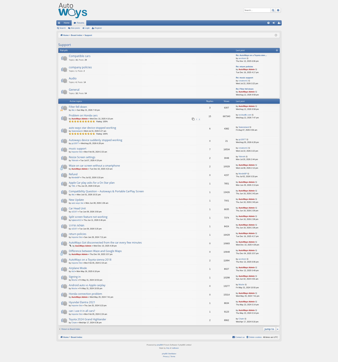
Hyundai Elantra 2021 (82, 302)
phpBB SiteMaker (169, 354)
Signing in (75, 276)
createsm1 (243, 81)
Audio (73, 78)
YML (73, 186)
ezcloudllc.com (245, 115)
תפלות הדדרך (76, 225)
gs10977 (75, 143)
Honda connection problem (85, 293)
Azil (72, 271)
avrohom (242, 58)
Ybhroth (74, 160)
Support (64, 44)
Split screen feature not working (88, 217)
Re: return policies (244, 66)
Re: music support (244, 78)
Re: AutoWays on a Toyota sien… (251, 55)
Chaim (74, 323)
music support (77, 148)
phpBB (159, 345)
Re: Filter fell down (245, 89)
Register (98, 28)
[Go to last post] (256, 106)
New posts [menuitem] (75, 28)
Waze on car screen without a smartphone (94, 165)
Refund (73, 174)
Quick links (60, 24)
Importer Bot (76, 152)
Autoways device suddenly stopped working (95, 140)
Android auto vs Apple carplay (87, 285)
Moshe (74, 280)
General (74, 90)
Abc (73, 110)
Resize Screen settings (82, 157)
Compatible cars (79, 56)
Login (87, 28)
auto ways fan (77, 203)
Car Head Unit (77, 208)
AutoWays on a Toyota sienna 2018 (90, 259)
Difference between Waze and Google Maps (95, 251)
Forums (80, 23)
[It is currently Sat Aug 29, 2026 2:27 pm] (276, 35)
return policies (77, 234)
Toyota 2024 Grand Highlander (87, 319)
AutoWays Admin (247, 69)
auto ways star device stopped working (92, 127)
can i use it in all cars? (82, 311)
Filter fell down (78, 106)
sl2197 (74, 212)
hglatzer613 (76, 220)
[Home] (72, 10)
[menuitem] (268, 23)
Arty (167, 348)
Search (63, 28)
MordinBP (75, 177)
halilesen (175, 348)
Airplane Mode (78, 268)
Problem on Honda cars (83, 115)
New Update (76, 199)
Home (67, 23)
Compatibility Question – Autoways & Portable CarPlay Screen (106, 191)
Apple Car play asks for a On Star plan (92, 182)
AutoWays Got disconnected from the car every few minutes (105, 242)
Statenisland (76, 131)
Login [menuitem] (274, 24)
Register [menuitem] (280, 24)
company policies (80, 67)
